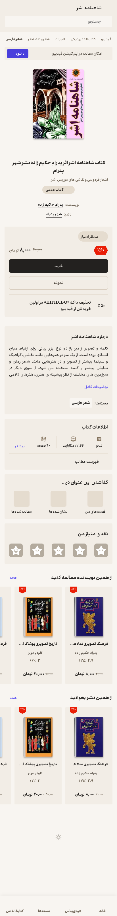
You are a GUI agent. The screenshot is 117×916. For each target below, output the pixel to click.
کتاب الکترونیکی (83, 39)
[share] (45, 148)
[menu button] (8, 8)
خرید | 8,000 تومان (58, 909)
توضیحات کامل (96, 387)
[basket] (22, 8)
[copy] (13, 305)
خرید (59, 266)
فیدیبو (106, 39)
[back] (109, 8)
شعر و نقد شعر (39, 39)
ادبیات (60, 39)
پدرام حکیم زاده (50, 205)
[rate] (101, 550)
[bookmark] (72, 148)
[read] (22, 499)
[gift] (58, 148)
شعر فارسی (14, 39)
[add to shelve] (95, 499)
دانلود (19, 54)
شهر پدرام (54, 214)
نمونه (58, 283)
